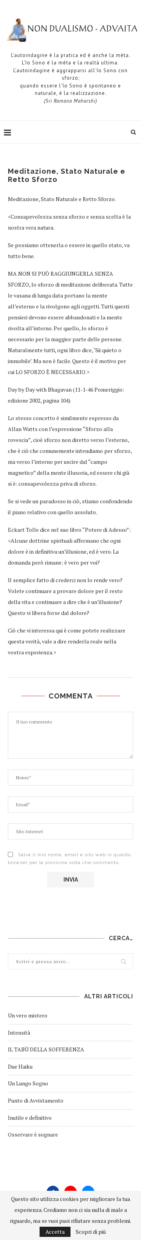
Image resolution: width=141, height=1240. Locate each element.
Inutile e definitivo (30, 1117)
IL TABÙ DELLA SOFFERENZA (46, 1049)
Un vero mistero (27, 1015)
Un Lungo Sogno (28, 1083)
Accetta (55, 1231)
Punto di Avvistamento (35, 1100)
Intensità (19, 1032)
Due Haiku (20, 1066)
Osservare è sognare (33, 1134)
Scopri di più (91, 1232)
